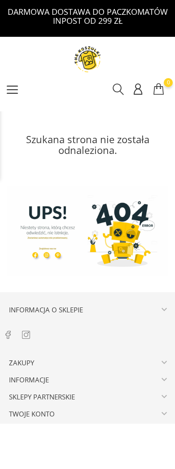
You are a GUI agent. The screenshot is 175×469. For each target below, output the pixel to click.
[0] (158, 89)
